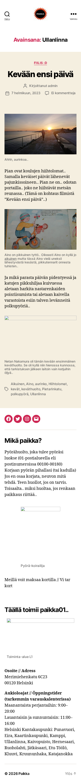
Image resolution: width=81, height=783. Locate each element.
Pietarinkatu (51, 389)
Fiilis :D (40, 63)
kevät (15, 389)
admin (53, 86)
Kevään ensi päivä (40, 74)
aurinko (41, 384)
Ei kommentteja (63, 93)
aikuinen (10, 258)
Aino (29, 384)
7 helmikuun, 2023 (25, 93)
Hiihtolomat (58, 384)
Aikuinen (18, 384)
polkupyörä (19, 394)
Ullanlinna (38, 394)
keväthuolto (30, 389)
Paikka (23, 773)
